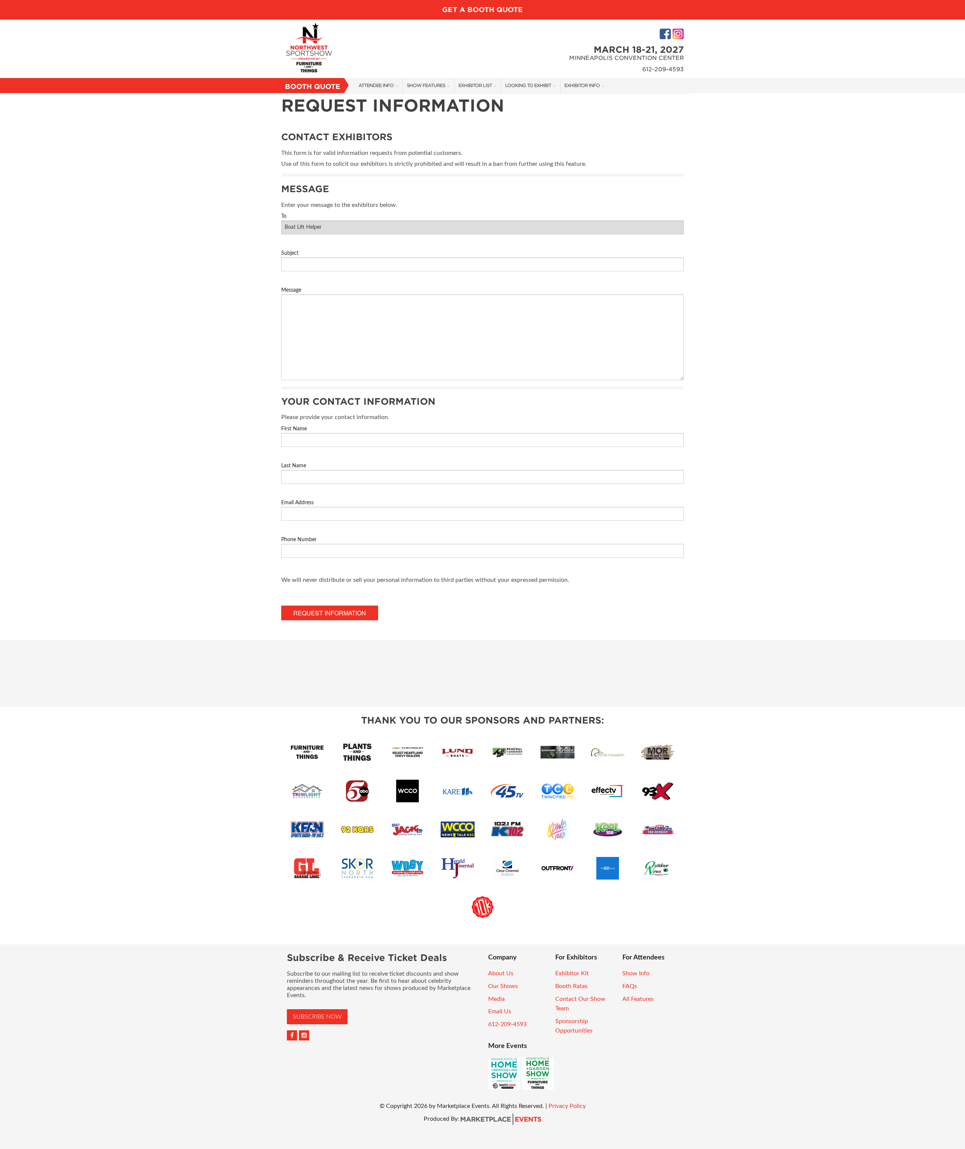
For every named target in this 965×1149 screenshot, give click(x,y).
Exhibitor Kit (572, 973)
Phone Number (299, 539)
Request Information (329, 613)
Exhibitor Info (582, 85)
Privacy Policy (567, 1106)
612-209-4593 (507, 1024)
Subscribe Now (317, 1017)
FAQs (629, 986)
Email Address (297, 502)
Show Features (426, 85)
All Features (638, 999)
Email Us (499, 1011)
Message (291, 290)
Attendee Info (376, 85)
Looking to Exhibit (528, 85)
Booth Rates (571, 986)
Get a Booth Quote (482, 10)
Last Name (293, 465)
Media (496, 999)
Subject (290, 253)
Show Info (635, 973)
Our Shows (503, 986)
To (283, 216)
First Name (294, 428)
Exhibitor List (475, 85)
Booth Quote (312, 86)
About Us (500, 973)
